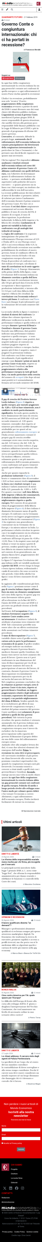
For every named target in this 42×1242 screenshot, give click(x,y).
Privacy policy (16, 1143)
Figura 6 (32, 611)
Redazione (6, 1198)
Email (4, 1135)
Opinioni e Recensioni (13, 917)
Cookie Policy (19, 1232)
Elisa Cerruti (26, 1235)
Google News (8, 78)
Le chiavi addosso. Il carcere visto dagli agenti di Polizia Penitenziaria (20, 1057)
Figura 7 (30, 636)
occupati (20, 377)
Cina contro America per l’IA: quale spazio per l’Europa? (18, 996)
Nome (4, 1126)
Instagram (20, 78)
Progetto (14, 1169)
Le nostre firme (16, 1178)
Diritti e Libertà (10, 854)
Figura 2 (20, 402)
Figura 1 (15, 269)
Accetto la (12, 1143)
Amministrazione (8, 1202)
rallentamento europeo (26, 432)
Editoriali (14, 1183)
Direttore (14, 1174)
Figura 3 (28, 476)
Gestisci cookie (32, 1232)
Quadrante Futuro (12, 17)
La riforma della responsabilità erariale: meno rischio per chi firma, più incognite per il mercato (21, 862)
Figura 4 (19, 508)
